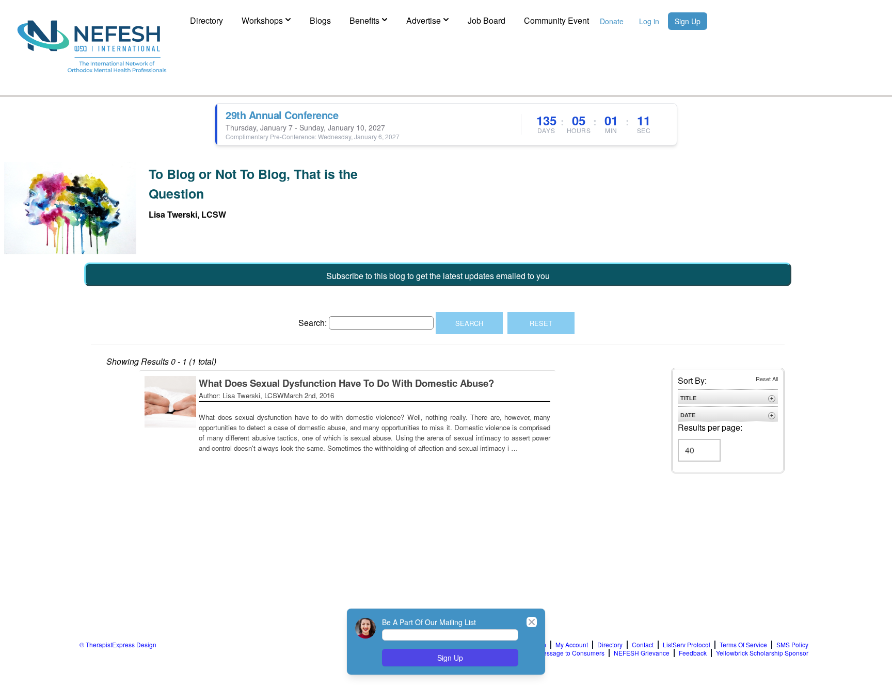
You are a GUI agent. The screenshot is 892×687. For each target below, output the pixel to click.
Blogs (320, 20)
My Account (571, 645)
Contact (643, 645)
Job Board (486, 20)
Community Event (556, 20)
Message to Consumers (571, 653)
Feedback (693, 653)
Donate (612, 21)
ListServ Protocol (686, 645)
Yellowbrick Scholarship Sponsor (762, 653)
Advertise (423, 20)
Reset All (767, 378)
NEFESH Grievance (642, 653)
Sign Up (687, 21)
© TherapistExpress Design (117, 644)
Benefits (364, 20)
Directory (206, 20)
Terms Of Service (743, 645)
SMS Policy (792, 645)
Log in (649, 21)
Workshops (262, 20)
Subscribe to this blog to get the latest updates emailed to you (438, 276)
